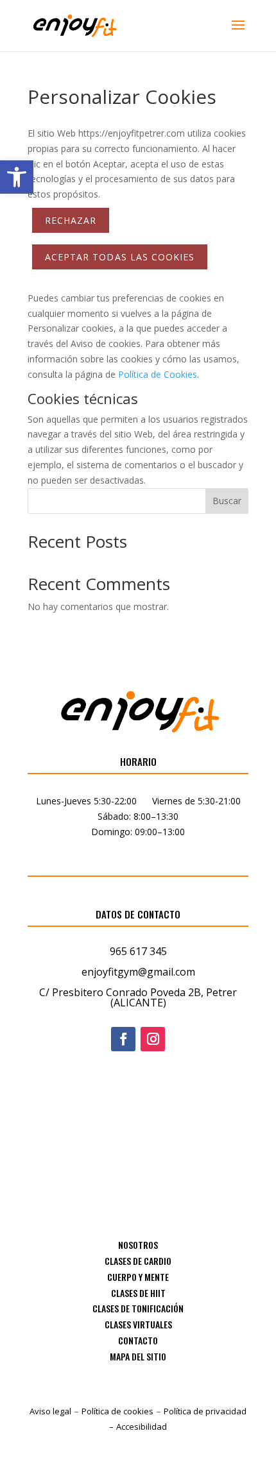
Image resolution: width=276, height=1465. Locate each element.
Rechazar (70, 220)
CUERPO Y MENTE (138, 1276)
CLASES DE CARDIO (138, 1260)
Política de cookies (117, 1411)
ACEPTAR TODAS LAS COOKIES (119, 257)
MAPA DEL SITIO (138, 1356)
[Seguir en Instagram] (153, 1039)
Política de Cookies (157, 374)
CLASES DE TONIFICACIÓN (138, 1308)
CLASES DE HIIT (138, 1293)
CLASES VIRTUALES (138, 1324)
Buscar (226, 501)
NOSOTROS (138, 1244)
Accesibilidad (141, 1426)
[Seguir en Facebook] (123, 1039)
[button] (16, 177)
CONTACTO (138, 1340)
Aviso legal (50, 1411)
